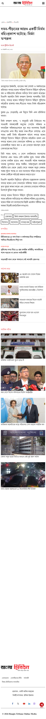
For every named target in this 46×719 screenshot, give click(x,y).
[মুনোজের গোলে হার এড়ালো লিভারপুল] (23, 316)
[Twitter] (18, 703)
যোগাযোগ (5, 678)
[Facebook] (12, 703)
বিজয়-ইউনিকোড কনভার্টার (10, 682)
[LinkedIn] (29, 703)
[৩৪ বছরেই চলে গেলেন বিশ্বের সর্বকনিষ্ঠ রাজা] (23, 278)
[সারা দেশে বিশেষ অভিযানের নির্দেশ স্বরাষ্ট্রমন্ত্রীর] (23, 381)
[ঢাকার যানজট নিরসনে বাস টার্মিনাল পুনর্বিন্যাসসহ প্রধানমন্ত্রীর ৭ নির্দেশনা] (23, 291)
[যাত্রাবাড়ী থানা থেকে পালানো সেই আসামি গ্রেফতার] (23, 261)
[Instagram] (34, 703)
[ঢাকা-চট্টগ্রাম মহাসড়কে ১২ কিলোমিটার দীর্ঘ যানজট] (23, 476)
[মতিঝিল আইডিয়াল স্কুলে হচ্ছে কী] (23, 348)
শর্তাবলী (26, 678)
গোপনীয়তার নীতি (16, 678)
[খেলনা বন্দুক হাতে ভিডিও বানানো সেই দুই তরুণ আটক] (23, 445)
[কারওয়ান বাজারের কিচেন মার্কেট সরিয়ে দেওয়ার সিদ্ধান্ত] (23, 304)
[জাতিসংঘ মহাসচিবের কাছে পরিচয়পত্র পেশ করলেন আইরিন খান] (23, 413)
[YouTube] (24, 703)
